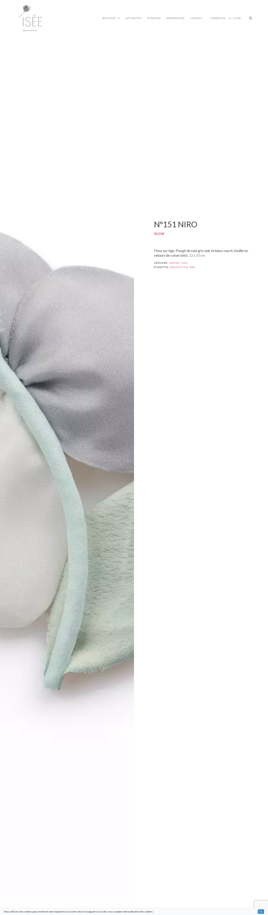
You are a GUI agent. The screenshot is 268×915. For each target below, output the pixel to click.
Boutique (109, 18)
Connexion (217, 18)
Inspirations (176, 18)
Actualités (133, 18)
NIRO (192, 267)
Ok (261, 911)
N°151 (184, 267)
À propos (154, 18)
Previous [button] (13, 457)
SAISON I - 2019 (178, 263)
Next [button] (120, 457)
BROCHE (175, 267)
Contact (196, 18)
